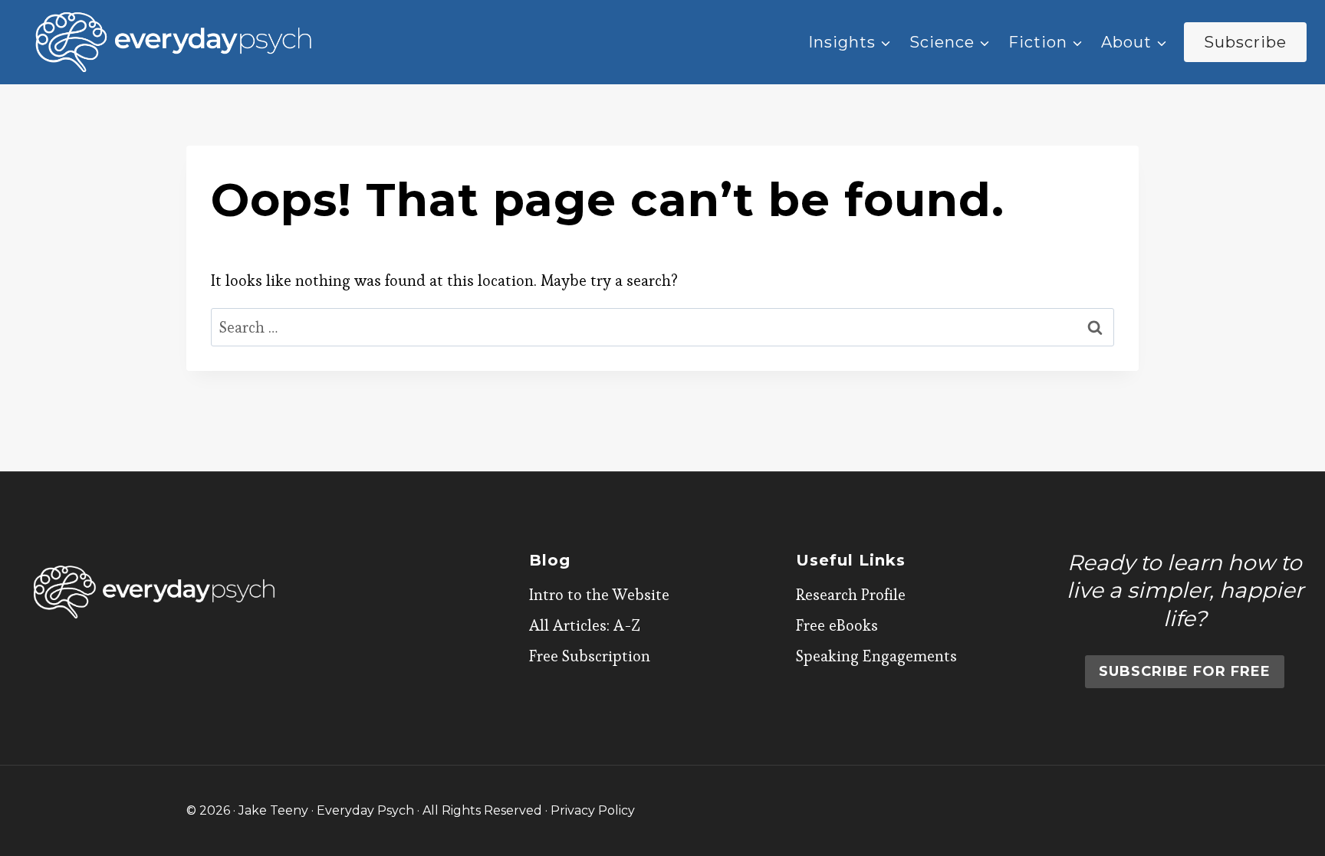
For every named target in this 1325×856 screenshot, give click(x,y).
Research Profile (851, 595)
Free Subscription (589, 656)
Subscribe (1245, 42)
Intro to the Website (599, 595)
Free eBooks (837, 625)
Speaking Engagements (876, 656)
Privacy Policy (593, 810)
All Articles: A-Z (584, 625)
